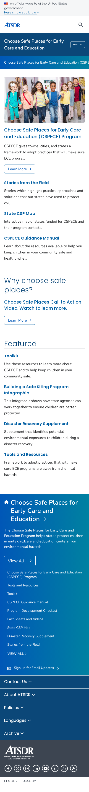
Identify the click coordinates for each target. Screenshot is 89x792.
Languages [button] (16, 720)
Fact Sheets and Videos (25, 619)
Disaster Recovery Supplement (36, 423)
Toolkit (11, 356)
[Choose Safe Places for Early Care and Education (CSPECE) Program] (44, 100)
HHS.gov (11, 781)
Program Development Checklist (32, 610)
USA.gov (29, 781)
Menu (76, 44)
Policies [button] (12, 707)
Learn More (17, 169)
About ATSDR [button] (18, 694)
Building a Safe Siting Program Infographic (36, 390)
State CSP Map (19, 213)
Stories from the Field (26, 183)
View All (16, 561)
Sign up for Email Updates (34, 668)
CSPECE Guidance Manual (31, 238)
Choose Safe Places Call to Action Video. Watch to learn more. (42, 305)
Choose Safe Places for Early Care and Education (34, 44)
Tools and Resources (26, 454)
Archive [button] (12, 733)
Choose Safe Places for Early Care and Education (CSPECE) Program (42, 133)
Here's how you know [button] (20, 12)
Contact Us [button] (16, 681)
